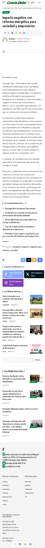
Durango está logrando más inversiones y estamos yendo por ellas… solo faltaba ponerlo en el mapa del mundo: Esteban (15, 426)
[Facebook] (13, 274)
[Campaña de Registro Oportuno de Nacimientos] (36, 349)
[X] (34, 274)
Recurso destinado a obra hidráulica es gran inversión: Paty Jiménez (14, 379)
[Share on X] (12, 33)
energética (16, 247)
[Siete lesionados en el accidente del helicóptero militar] (36, 299)
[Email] (20, 33)
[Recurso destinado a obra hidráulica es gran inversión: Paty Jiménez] (36, 378)
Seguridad (5, 305)
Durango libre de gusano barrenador (20, 208)
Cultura (4, 321)
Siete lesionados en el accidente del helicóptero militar (12, 299)
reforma (5, 250)
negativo (33, 247)
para (40, 247)
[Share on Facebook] (8, 33)
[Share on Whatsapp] (16, 33)
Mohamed (12, 39)
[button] (4, 2)
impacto (25, 247)
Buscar (38, 360)
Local (6, 12)
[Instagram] (13, 283)
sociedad (14, 250)
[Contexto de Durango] (16, 2)
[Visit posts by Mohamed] (5, 40)
